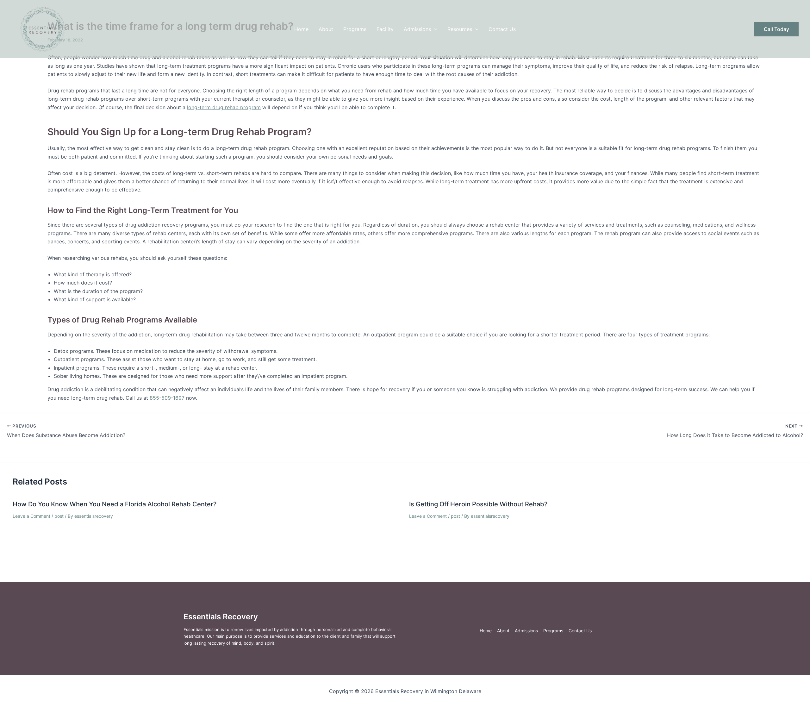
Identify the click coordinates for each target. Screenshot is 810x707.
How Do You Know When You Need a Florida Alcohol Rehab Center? (115, 504)
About (326, 29)
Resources (459, 29)
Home (301, 29)
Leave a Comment (31, 516)
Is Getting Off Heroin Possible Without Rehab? (478, 504)
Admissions (417, 29)
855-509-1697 (167, 398)
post (59, 516)
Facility (385, 29)
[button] (434, 29)
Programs (354, 29)
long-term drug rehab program (224, 107)
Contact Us (502, 29)
